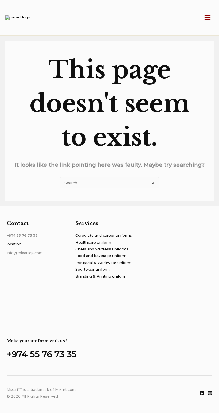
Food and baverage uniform (100, 256)
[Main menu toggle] (207, 17)
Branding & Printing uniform (100, 276)
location (14, 244)
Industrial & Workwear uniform (103, 262)
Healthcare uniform (93, 242)
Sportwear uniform (92, 269)
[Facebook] (202, 393)
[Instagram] (210, 393)
